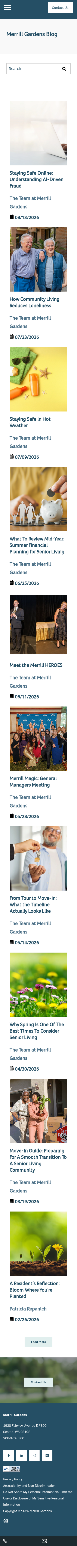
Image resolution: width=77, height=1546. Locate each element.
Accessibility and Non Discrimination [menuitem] (29, 1485)
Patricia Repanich (28, 1308)
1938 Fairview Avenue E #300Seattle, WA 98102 (24, 1428)
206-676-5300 (13, 1438)
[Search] (64, 69)
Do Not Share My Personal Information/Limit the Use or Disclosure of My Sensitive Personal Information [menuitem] (38, 1498)
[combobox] (38, 68)
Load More (38, 1342)
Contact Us (60, 7)
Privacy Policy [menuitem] (12, 1479)
